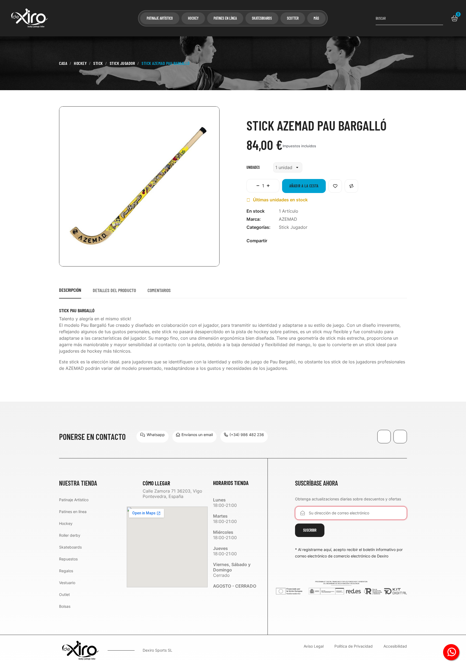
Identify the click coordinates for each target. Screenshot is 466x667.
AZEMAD (288, 219)
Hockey (66, 523)
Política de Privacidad (353, 646)
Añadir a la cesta (303, 186)
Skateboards (70, 547)
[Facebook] (384, 436)
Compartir (286, 244)
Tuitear (295, 244)
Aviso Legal (314, 646)
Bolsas (64, 606)
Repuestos (68, 559)
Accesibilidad (395, 646)
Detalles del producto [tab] (114, 290)
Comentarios (159, 290)
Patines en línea (73, 511)
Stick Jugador (293, 227)
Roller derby (69, 535)
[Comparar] (351, 186)
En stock (255, 211)
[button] (152, 437)
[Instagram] (400, 436)
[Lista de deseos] (335, 186)
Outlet (64, 594)
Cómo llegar (156, 483)
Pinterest (303, 244)
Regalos (66, 570)
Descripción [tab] (70, 290)
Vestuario (67, 582)
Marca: (253, 219)
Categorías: (258, 227)
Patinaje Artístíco (73, 499)
